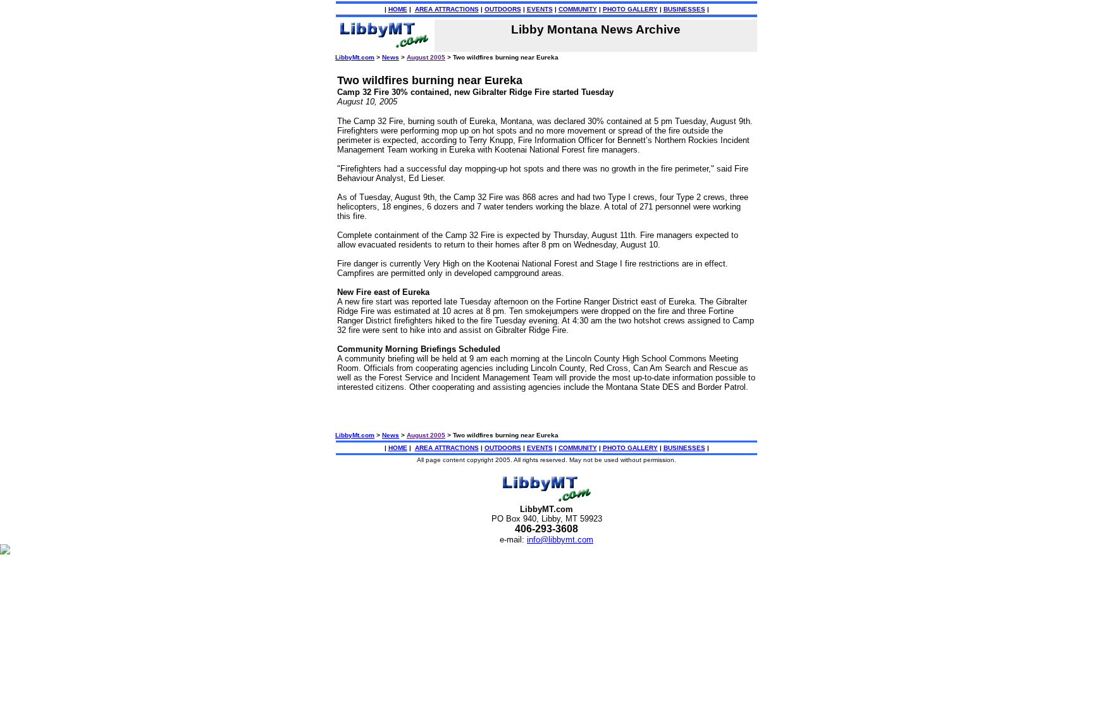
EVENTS (540, 9)
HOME (397, 9)
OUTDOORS (503, 9)
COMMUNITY (578, 9)
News (390, 57)
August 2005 (426, 57)
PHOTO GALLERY (630, 9)
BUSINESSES (684, 9)
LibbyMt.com (354, 57)
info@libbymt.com (560, 539)
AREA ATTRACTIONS (447, 9)
